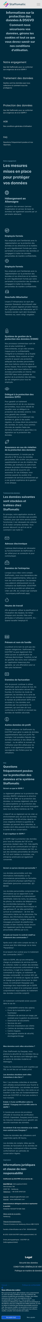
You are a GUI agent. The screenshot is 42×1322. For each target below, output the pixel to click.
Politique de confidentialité (31, 1285)
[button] (6, 1285)
